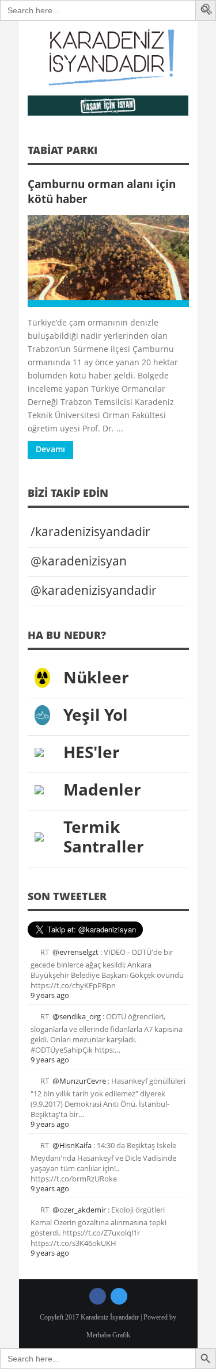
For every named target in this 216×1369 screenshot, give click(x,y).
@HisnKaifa (72, 1145)
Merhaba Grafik (108, 1335)
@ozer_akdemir (79, 1209)
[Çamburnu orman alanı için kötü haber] (108, 261)
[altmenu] (108, 105)
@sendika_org (76, 1016)
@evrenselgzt (75, 952)
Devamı (50, 448)
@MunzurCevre (79, 1081)
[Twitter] (119, 1296)
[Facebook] (97, 1296)
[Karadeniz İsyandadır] (108, 58)
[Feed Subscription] (185, 154)
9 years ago (50, 995)
